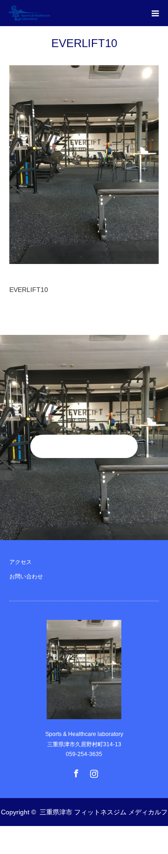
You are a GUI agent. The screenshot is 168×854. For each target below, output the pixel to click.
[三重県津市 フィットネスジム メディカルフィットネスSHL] (49, 13)
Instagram (93, 771)
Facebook (75, 771)
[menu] (155, 13)
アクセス (20, 562)
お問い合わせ (26, 576)
